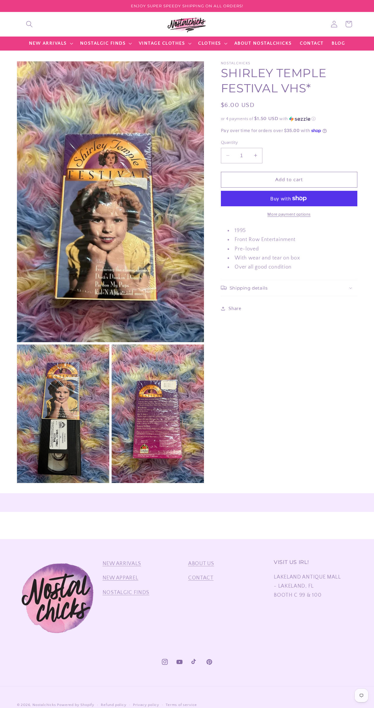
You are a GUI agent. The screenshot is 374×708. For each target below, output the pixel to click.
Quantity (229, 142)
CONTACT (201, 578)
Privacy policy (146, 705)
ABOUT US (201, 563)
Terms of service (181, 705)
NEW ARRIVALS (122, 563)
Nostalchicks (44, 705)
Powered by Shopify (75, 705)
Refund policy (113, 705)
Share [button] (234, 308)
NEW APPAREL (120, 578)
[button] (29, 24)
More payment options (289, 214)
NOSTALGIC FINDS (126, 592)
